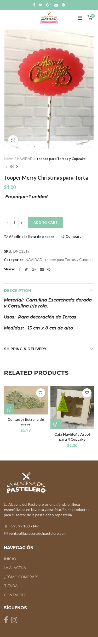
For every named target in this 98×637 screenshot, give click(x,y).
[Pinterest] (63, 5)
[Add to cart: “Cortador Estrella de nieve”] (9, 409)
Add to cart (45, 222)
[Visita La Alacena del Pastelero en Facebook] (6, 621)
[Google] (48, 5)
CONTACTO (14, 595)
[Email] (56, 5)
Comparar (74, 236)
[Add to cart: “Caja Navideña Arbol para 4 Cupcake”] (55, 424)
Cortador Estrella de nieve (26, 421)
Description (17, 290)
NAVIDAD (25, 159)
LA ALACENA (15, 567)
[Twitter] (40, 5)
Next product (17, 166)
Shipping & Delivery (25, 348)
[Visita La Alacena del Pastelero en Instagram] (14, 621)
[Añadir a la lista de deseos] (40, 392)
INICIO (10, 558)
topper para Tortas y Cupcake (61, 159)
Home (8, 159)
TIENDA (11, 585)
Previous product (6, 166)
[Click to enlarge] (13, 140)
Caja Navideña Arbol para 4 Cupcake (72, 436)
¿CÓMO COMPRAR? (21, 577)
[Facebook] (34, 5)
